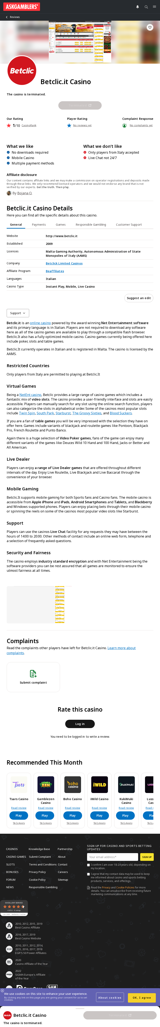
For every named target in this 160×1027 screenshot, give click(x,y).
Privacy (106, 887)
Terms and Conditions (43, 864)
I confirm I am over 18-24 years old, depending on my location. (121, 866)
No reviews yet (82, 125)
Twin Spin (27, 413)
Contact (62, 864)
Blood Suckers (121, 413)
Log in (80, 724)
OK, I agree (142, 997)
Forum (10, 879)
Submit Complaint (40, 857)
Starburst (63, 413)
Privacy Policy (37, 872)
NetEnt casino (30, 394)
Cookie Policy (37, 879)
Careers (63, 872)
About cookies (110, 997)
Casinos (12, 849)
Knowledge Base (39, 849)
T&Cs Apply (19, 823)
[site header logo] (21, 7)
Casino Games (16, 857)
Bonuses (12, 872)
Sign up (147, 857)
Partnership (65, 849)
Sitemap (63, 879)
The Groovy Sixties (86, 413)
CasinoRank (29, 125)
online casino (40, 323)
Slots (10, 864)
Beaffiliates (55, 271)
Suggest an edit (139, 298)
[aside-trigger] (80, 1008)
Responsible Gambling (43, 887)
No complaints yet (141, 125)
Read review (18, 808)
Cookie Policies (125, 887)
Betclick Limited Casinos (64, 263)
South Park (45, 413)
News (10, 887)
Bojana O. (24, 193)
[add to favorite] (150, 27)
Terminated (78, 105)
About (61, 857)
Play (19, 815)
